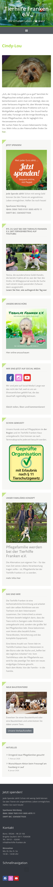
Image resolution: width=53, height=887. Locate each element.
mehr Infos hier (13, 578)
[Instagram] (10, 878)
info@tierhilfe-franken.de (14, 842)
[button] (26, 30)
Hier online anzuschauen (17, 352)
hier (4, 131)
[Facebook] (5, 878)
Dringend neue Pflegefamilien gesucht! (26, 755)
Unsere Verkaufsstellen (20, 730)
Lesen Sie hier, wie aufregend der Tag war (26, 290)
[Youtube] (16, 878)
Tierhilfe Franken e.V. (26, 11)
